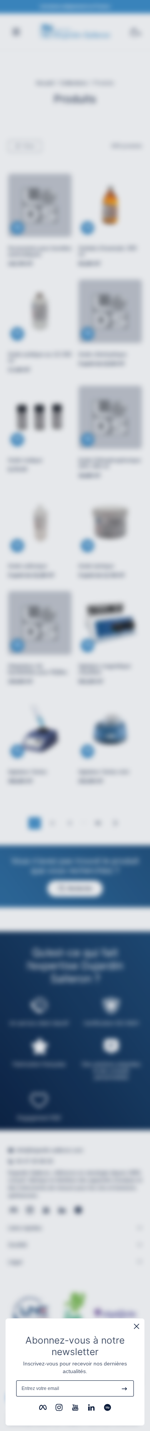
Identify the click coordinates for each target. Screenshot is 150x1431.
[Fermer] (136, 1326)
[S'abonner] (124, 1388)
